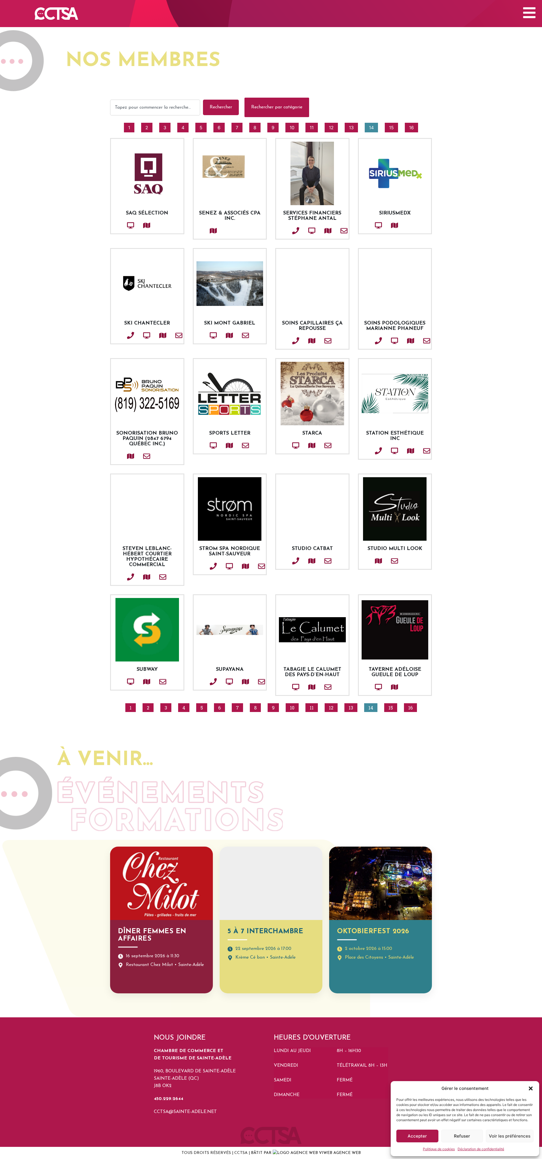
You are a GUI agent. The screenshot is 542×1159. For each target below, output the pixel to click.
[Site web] (121, 225)
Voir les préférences (509, 1136)
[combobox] (155, 107)
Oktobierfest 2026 (373, 931)
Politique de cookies (439, 1149)
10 (294, 126)
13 (353, 126)
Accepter (417, 1136)
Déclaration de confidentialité (481, 1149)
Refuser (462, 1136)
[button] (531, 1088)
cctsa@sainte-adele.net (185, 1112)
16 (413, 126)
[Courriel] (334, 230)
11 (313, 126)
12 (333, 126)
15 (393, 126)
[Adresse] (137, 225)
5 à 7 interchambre (265, 931)
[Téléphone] (286, 230)
